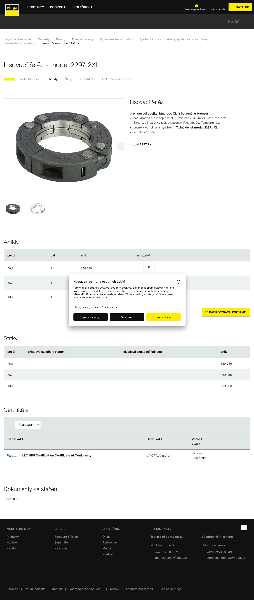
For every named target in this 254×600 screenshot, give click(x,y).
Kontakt (107, 554)
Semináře (61, 542)
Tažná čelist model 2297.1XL (197, 127)
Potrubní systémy (82, 39)
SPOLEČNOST (112, 529)
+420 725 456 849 (219, 552)
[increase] (158, 268)
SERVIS (59, 529)
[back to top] (244, 527)
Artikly (53, 79)
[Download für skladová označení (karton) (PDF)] (68, 351)
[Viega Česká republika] (12, 7)
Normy (114, 589)
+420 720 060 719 (168, 552)
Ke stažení (61, 548)
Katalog (61, 39)
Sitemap (12, 589)
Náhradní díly (19, 529)
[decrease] (139, 268)
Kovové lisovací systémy (19, 43)
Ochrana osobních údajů (86, 589)
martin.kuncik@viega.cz (172, 557)
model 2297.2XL (30, 79)
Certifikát (14, 439)
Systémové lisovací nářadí (116, 39)
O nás (106, 536)
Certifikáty (87, 79)
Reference (109, 542)
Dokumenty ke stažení (117, 79)
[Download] (224, 439)
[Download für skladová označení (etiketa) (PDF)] (165, 351)
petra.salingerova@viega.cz (226, 557)
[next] (120, 147)
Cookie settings (170, 589)
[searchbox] (124, 21)
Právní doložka (35, 589)
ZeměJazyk (196, 441)
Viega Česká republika (18, 39)
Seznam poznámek (139, 589)
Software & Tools (66, 536)
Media (106, 548)
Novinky (12, 542)
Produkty (43, 39)
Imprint (57, 589)
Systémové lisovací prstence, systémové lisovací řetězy (174, 39)
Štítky (69, 79)
